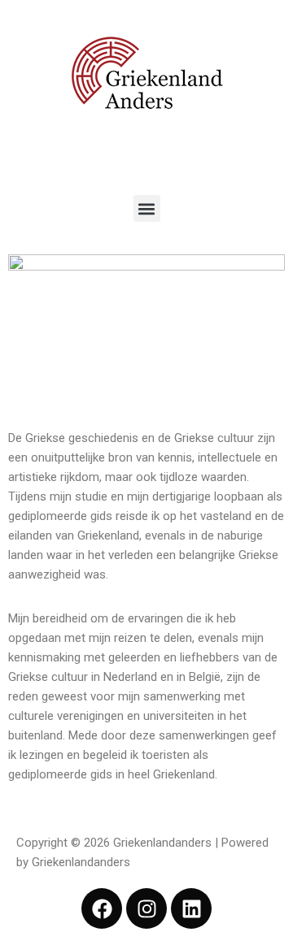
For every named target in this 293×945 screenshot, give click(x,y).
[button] (146, 208)
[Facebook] (101, 908)
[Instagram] (146, 908)
